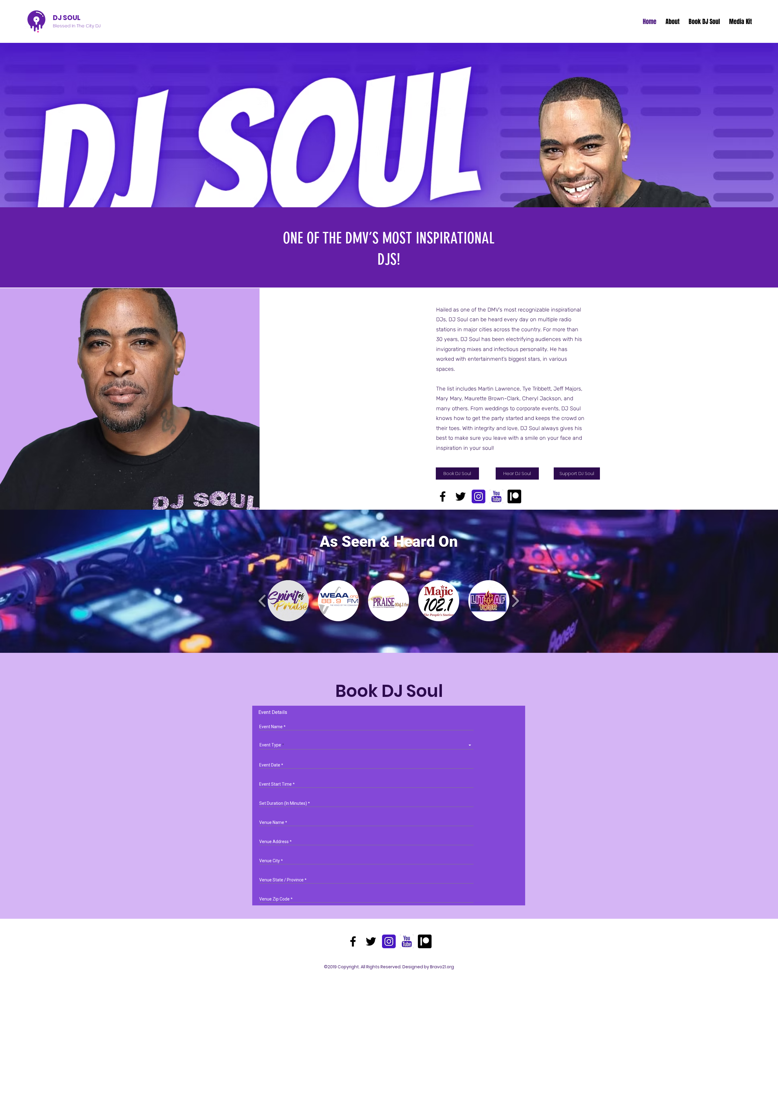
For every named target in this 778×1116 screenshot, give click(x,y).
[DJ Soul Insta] (478, 496)
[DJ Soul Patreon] (514, 496)
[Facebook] (442, 496)
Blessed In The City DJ (77, 25)
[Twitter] (460, 496)
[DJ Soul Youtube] (496, 496)
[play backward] (262, 600)
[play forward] (515, 600)
